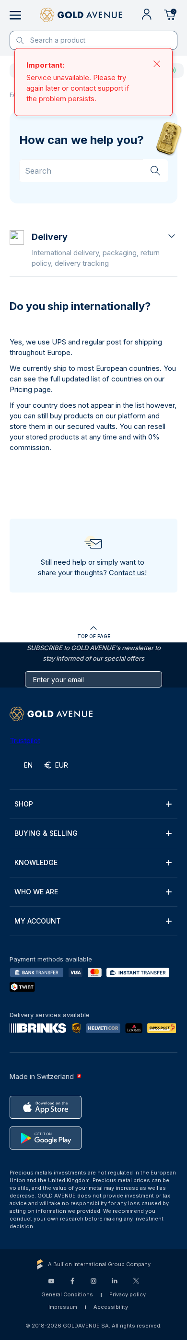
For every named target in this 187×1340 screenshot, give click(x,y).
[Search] (155, 170)
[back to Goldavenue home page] (81, 15)
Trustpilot (25, 740)
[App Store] (46, 1107)
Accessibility (111, 1307)
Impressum (62, 1307)
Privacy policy (127, 1294)
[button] (104, 249)
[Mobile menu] (15, 15)
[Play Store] (46, 1138)
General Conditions (67, 1294)
